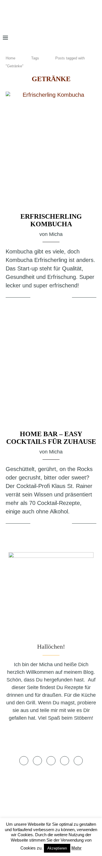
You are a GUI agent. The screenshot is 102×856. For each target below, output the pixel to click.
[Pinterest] (77, 38)
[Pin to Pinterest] (58, 298)
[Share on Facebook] (45, 298)
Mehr (76, 848)
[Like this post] (35, 298)
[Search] (96, 38)
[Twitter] (60, 38)
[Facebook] (51, 38)
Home (10, 58)
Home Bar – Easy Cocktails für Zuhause (51, 437)
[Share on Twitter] (52, 298)
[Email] (86, 38)
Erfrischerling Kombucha (51, 220)
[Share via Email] (66, 298)
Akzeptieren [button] (57, 848)
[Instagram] (68, 38)
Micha (56, 234)
